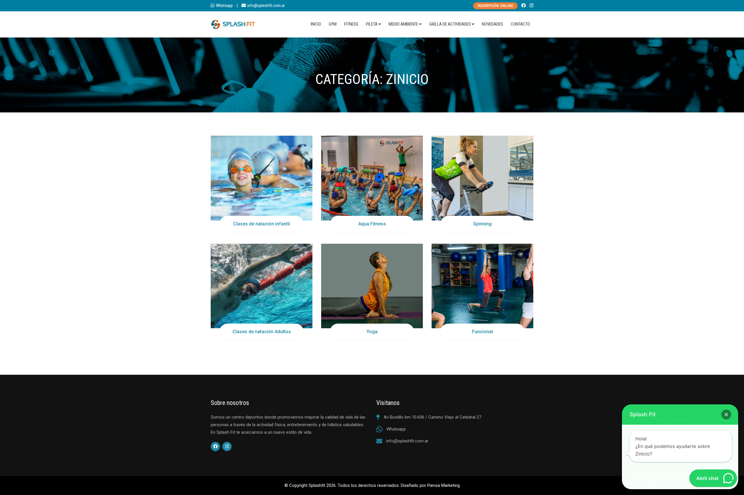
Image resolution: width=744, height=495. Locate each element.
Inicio (316, 24)
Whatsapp (224, 5)
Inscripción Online (495, 6)
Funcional (482, 331)
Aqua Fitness (372, 224)
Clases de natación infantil (261, 224)
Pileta (372, 24)
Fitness (351, 24)
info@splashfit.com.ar (266, 5)
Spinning (482, 224)
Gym (333, 24)
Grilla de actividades (450, 24)
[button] (726, 414)
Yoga (372, 331)
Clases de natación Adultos (262, 331)
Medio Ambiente (403, 24)
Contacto (520, 24)
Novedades (492, 24)
